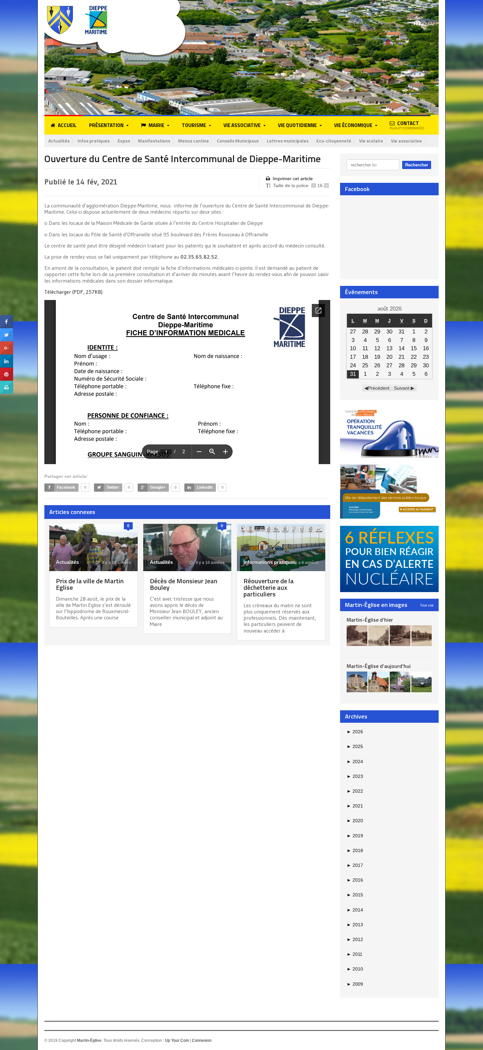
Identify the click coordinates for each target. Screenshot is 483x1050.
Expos (124, 140)
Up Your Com (177, 1040)
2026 (355, 731)
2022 (355, 791)
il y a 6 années (305, 563)
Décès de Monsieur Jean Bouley (183, 584)
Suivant (401, 388)
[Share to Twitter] (6, 330)
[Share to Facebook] (6, 317)
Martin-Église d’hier (370, 620)
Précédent (378, 388)
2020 (355, 820)
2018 (355, 850)
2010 (355, 969)
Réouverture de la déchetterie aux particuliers (268, 587)
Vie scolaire (371, 140)
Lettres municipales (288, 140)
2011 (354, 954)
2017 (355, 865)
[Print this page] (6, 383)
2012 (355, 939)
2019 (355, 835)
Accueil (67, 125)
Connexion (202, 1040)
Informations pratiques (269, 562)
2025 (355, 746)
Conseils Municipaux (238, 140)
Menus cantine (193, 140)
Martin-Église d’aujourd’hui (379, 666)
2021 (355, 805)
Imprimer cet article (293, 178)
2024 (355, 761)
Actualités (59, 140)
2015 (355, 894)
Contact (407, 125)
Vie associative (406, 140)
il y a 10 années (116, 563)
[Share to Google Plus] (6, 343)
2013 (355, 924)
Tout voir (427, 605)
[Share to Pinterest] (6, 370)
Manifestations (154, 140)
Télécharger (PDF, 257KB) (73, 292)
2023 (355, 776)
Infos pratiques (94, 140)
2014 (355, 909)
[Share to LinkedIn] (6, 357)
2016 (355, 880)
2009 (355, 984)
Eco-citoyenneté (333, 140)
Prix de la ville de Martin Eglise (90, 584)
